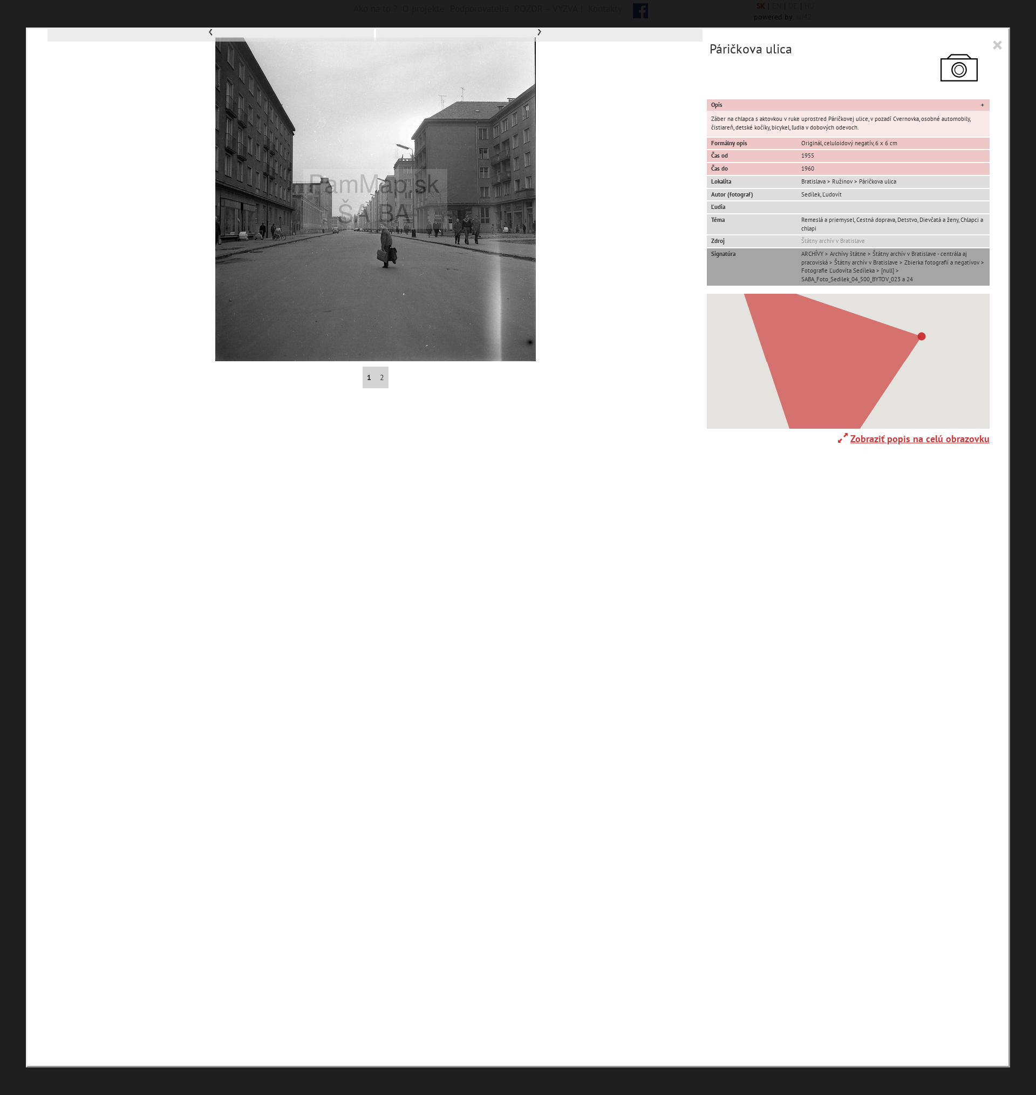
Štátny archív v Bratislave (833, 241)
